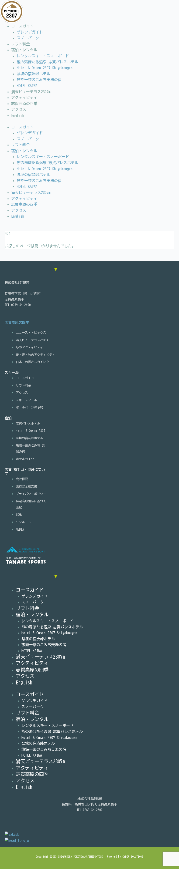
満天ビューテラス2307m (30, 92)
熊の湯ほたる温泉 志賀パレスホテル (47, 62)
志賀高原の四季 (24, 103)
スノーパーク (28, 38)
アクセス (18, 109)
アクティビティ (24, 97)
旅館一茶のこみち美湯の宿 (39, 79)
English (17, 115)
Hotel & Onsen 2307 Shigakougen (45, 68)
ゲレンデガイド (30, 32)
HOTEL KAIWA (27, 86)
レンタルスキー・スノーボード (43, 56)
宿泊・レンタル (24, 50)
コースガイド (22, 26)
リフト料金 (20, 44)
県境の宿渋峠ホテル (33, 74)
